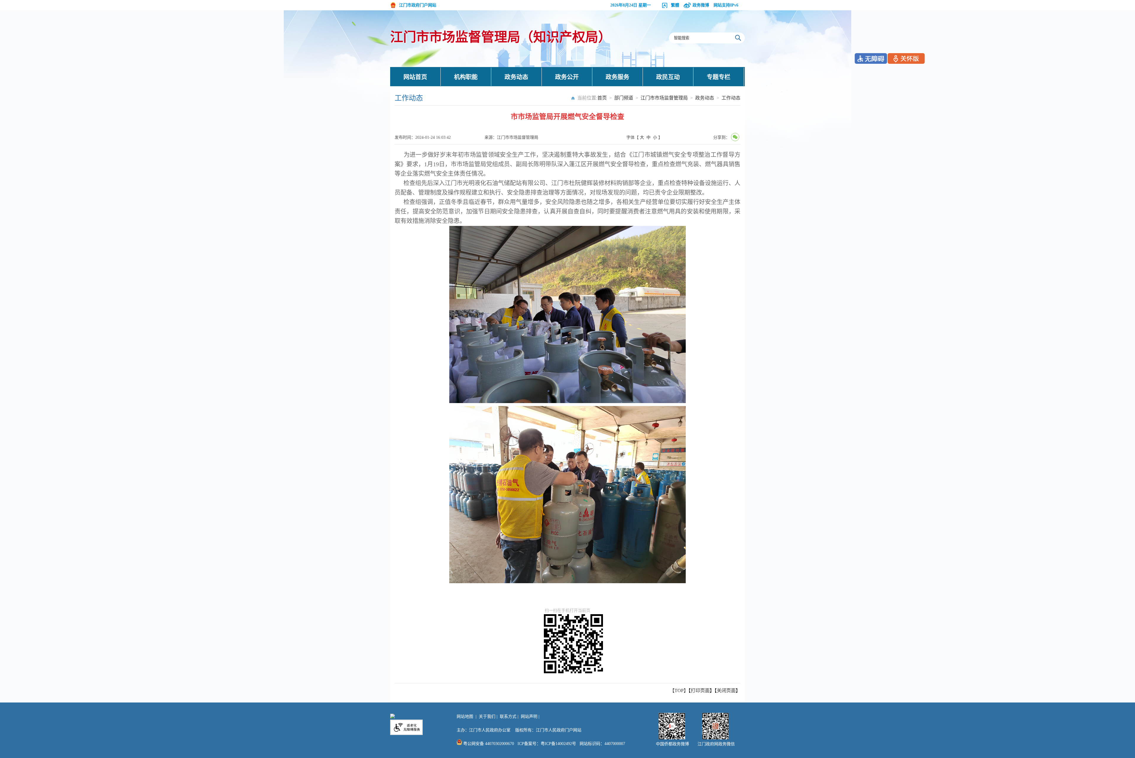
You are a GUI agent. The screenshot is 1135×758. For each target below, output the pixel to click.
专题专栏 (718, 77)
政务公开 (567, 77)
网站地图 (465, 716)
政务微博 (701, 5)
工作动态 (730, 97)
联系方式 (508, 716)
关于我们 (487, 716)
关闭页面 (726, 690)
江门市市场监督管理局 (664, 97)
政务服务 (617, 77)
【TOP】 (679, 690)
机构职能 (466, 77)
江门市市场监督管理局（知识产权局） (500, 37)
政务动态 (516, 77)
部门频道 (623, 97)
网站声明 (529, 716)
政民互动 (668, 77)
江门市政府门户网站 (417, 5)
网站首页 (415, 77)
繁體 (675, 5)
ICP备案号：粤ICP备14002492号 (547, 743)
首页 (602, 97)
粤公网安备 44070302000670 (488, 743)
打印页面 (700, 690)
